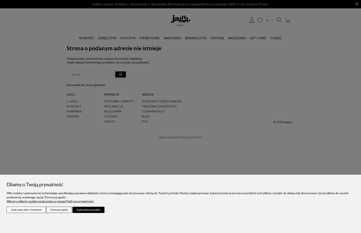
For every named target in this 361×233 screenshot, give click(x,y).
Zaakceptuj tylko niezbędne (26, 209)
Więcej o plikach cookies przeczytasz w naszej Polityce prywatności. (50, 201)
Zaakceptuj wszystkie (88, 209)
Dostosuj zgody (59, 209)
